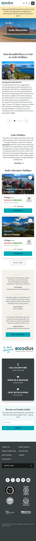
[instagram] (18, 480)
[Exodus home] (7, 3)
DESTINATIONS (23, 451)
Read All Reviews (18, 334)
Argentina (6, 144)
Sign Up (18, 428)
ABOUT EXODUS (7, 455)
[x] (13, 480)
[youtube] (28, 480)
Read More (18, 163)
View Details (18, 210)
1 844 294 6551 (29, 3)
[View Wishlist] (27, 3)
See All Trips (18, 263)
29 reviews (20, 206)
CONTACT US (6, 447)
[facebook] (8, 480)
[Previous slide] (9, 120)
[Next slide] (26, 120)
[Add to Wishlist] (30, 178)
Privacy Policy (29, 436)
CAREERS (21, 455)
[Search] (24, 3)
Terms (16, 438)
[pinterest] (23, 480)
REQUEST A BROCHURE (9, 451)
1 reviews (19, 249)
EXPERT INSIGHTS (24, 447)
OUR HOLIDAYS (6, 459)
